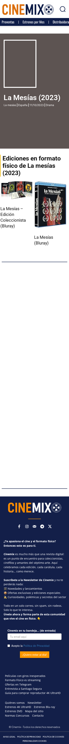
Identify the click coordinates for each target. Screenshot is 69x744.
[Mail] (34, 527)
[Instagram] (27, 527)
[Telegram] (42, 527)
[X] (50, 527)
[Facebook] (19, 527)
